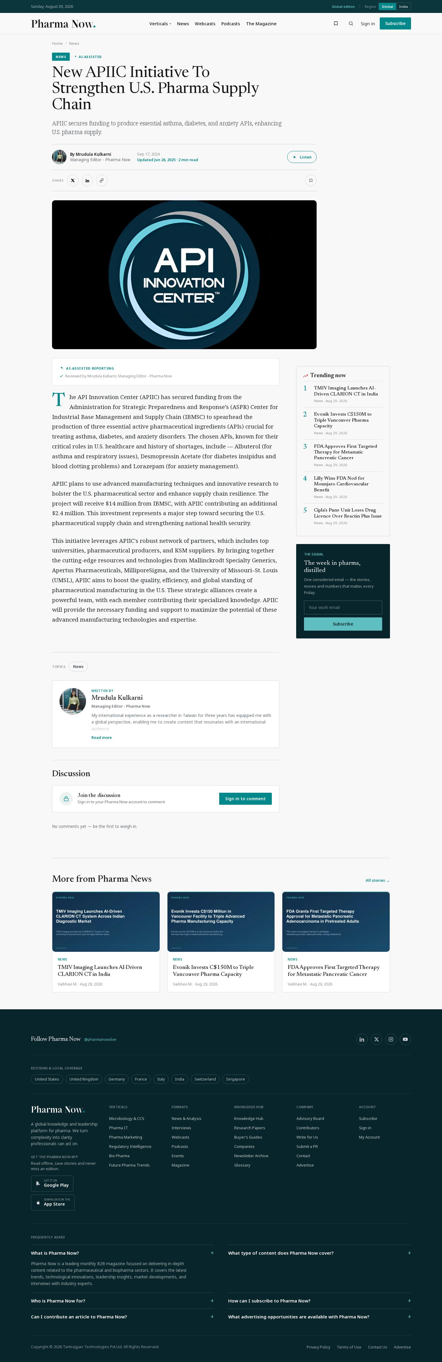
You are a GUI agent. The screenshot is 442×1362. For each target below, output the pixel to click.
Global (387, 6)
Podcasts (230, 23)
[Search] (351, 23)
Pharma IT (118, 1127)
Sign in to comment (245, 798)
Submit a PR (307, 1146)
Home (57, 43)
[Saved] (336, 23)
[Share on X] (72, 180)
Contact (303, 1155)
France (141, 1079)
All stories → (378, 880)
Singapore (235, 1079)
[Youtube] (405, 1039)
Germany (117, 1079)
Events (178, 1155)
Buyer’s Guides (248, 1137)
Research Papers (249, 1127)
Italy (161, 1079)
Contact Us (377, 1347)
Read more (101, 737)
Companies (244, 1146)
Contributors (307, 1127)
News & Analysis (186, 1118)
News (183, 23)
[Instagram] (391, 1039)
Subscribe (395, 23)
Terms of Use (349, 1347)
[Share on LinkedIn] (87, 180)
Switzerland (205, 1079)
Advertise (305, 1165)
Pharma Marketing (125, 1137)
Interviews (181, 1127)
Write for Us (307, 1137)
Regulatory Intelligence (130, 1146)
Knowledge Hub (248, 1118)
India (403, 6)
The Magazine (261, 23)
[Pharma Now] (63, 23)
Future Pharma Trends (129, 1165)
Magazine (180, 1165)
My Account (369, 1137)
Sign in (368, 23)
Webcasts (205, 23)
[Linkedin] (362, 1039)
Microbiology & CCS (126, 1118)
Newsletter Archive (251, 1155)
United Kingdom (83, 1079)
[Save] (311, 180)
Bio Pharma (119, 1155)
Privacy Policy (318, 1347)
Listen (306, 157)
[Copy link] (101, 180)
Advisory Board (310, 1118)
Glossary (242, 1165)
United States (47, 1079)
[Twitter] (376, 1039)
